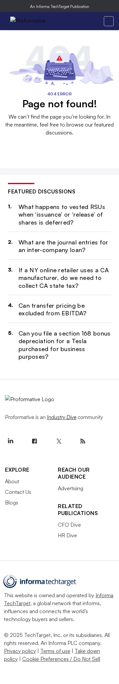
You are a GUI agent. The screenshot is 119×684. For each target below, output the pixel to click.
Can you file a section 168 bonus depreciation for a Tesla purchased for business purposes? (65, 345)
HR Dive (67, 535)
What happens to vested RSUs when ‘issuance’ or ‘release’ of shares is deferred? (62, 214)
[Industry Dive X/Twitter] (58, 441)
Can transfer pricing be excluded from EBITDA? (52, 309)
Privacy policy (20, 651)
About (12, 481)
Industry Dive (61, 417)
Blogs (11, 502)
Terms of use (55, 651)
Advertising (70, 488)
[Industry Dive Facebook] (34, 441)
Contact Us (18, 492)
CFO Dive (69, 524)
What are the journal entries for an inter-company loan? (63, 245)
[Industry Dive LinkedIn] (10, 441)
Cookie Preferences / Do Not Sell (61, 659)
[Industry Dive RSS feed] (83, 441)
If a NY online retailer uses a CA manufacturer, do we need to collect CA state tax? (64, 277)
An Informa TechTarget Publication (59, 6)
